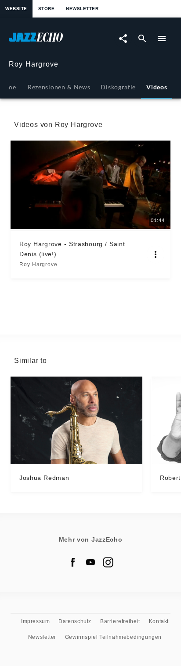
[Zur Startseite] (49, 41)
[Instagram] (108, 562)
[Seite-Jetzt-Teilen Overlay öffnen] (123, 38)
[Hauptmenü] (161, 38)
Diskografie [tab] (118, 87)
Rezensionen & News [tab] (59, 87)
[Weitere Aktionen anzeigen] (155, 254)
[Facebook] (73, 562)
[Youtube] (90, 562)
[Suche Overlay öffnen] (142, 38)
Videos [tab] (156, 87)
